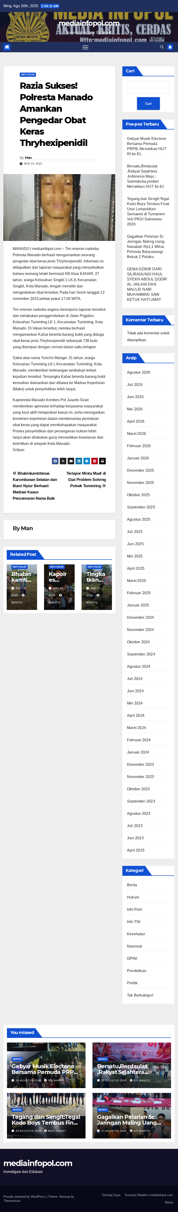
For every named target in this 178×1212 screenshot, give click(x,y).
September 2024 (141, 654)
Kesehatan (136, 934)
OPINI (132, 958)
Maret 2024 (136, 728)
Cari (130, 71)
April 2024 (135, 715)
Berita (132, 885)
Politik (132, 983)
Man (28, 158)
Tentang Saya (111, 1195)
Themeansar (11, 1201)
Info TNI (133, 922)
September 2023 (141, 801)
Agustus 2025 (138, 519)
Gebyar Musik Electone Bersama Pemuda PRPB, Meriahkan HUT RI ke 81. (45, 1072)
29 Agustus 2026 (29, 1080)
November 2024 (140, 630)
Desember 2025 (140, 470)
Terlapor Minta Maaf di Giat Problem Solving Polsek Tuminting (86, 479)
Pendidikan (136, 971)
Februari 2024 (139, 740)
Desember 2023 (140, 764)
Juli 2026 (135, 385)
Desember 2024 (140, 617)
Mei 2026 (135, 409)
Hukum (133, 897)
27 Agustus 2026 (114, 1130)
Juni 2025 (135, 544)
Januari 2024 (138, 752)
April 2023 (135, 850)
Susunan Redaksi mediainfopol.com (149, 1195)
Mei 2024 (135, 703)
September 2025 (141, 507)
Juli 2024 (135, 679)
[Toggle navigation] (85, 47)
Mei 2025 (135, 556)
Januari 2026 (138, 458)
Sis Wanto (56, 1080)
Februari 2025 (139, 593)
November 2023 (140, 777)
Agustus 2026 (138, 372)
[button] (162, 47)
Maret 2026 (136, 434)
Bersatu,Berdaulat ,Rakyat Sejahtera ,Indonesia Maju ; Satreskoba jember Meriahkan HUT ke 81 (145, 176)
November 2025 (140, 483)
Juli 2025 (135, 532)
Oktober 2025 (138, 495)
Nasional (134, 946)
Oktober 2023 (138, 789)
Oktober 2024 (138, 642)
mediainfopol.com (89, 23)
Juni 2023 (135, 838)
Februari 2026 (139, 446)
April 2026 (135, 421)
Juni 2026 (135, 397)
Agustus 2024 (138, 666)
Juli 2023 (135, 826)
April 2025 (135, 568)
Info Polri (28, 74)
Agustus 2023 (138, 813)
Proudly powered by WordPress (25, 1196)
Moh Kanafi (57, 1130)
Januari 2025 (138, 605)
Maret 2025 (136, 581)
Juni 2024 (135, 691)
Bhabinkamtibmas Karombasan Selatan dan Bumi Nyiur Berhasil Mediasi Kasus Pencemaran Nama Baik (35, 486)
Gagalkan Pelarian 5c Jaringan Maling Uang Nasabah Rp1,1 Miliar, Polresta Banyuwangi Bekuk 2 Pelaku (146, 246)
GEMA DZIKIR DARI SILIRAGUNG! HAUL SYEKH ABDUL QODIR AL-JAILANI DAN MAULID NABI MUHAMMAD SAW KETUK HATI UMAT (147, 284)
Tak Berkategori (140, 995)
